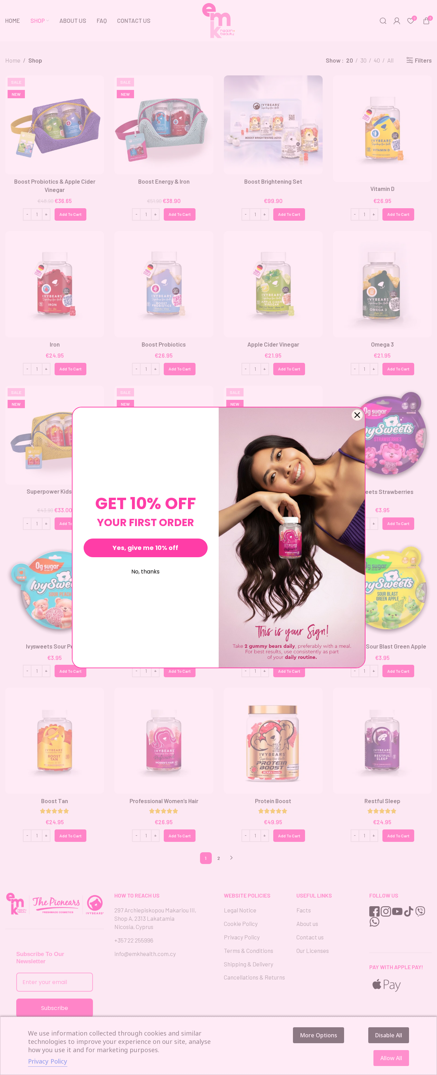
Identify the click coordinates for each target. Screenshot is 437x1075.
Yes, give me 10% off (145, 547)
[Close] (357, 415)
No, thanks (145, 572)
